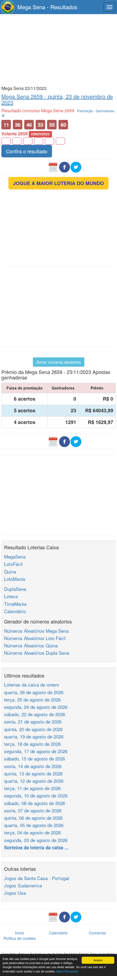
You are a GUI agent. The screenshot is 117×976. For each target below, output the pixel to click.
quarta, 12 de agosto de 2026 (33, 780)
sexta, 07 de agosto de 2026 (32, 810)
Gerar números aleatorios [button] (58, 362)
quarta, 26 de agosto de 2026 (33, 692)
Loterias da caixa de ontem (31, 684)
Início (19, 933)
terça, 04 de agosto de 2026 (32, 832)
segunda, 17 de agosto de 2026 (35, 751)
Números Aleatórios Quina (31, 645)
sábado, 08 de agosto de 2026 (34, 803)
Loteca (11, 596)
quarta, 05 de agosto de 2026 (33, 825)
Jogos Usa (15, 892)
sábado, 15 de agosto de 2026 (34, 758)
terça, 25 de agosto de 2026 (32, 699)
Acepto (98, 960)
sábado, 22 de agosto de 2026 (34, 714)
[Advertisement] (58, 49)
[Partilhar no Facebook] (64, 166)
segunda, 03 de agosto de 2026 (35, 840)
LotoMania (14, 578)
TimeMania (15, 603)
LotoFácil (13, 563)
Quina (10, 571)
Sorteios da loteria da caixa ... (36, 847)
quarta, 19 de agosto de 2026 (33, 736)
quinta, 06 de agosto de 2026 (33, 817)
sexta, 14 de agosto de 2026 (32, 766)
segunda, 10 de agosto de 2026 (35, 795)
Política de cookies (20, 938)
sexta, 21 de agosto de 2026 (32, 721)
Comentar (97, 933)
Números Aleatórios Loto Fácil (35, 638)
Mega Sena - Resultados (47, 7)
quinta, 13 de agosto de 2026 (33, 773)
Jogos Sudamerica (23, 885)
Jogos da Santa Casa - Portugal (36, 878)
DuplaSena (15, 588)
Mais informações (67, 971)
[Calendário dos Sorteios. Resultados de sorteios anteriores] (53, 166)
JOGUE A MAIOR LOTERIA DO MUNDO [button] (58, 183)
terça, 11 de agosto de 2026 (32, 788)
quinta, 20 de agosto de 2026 (33, 729)
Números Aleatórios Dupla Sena (36, 652)
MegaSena (15, 556)
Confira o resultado (26, 151)
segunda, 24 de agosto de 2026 (35, 706)
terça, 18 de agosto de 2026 (32, 743)
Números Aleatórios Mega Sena (36, 630)
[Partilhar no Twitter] (76, 166)
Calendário (15, 611)
